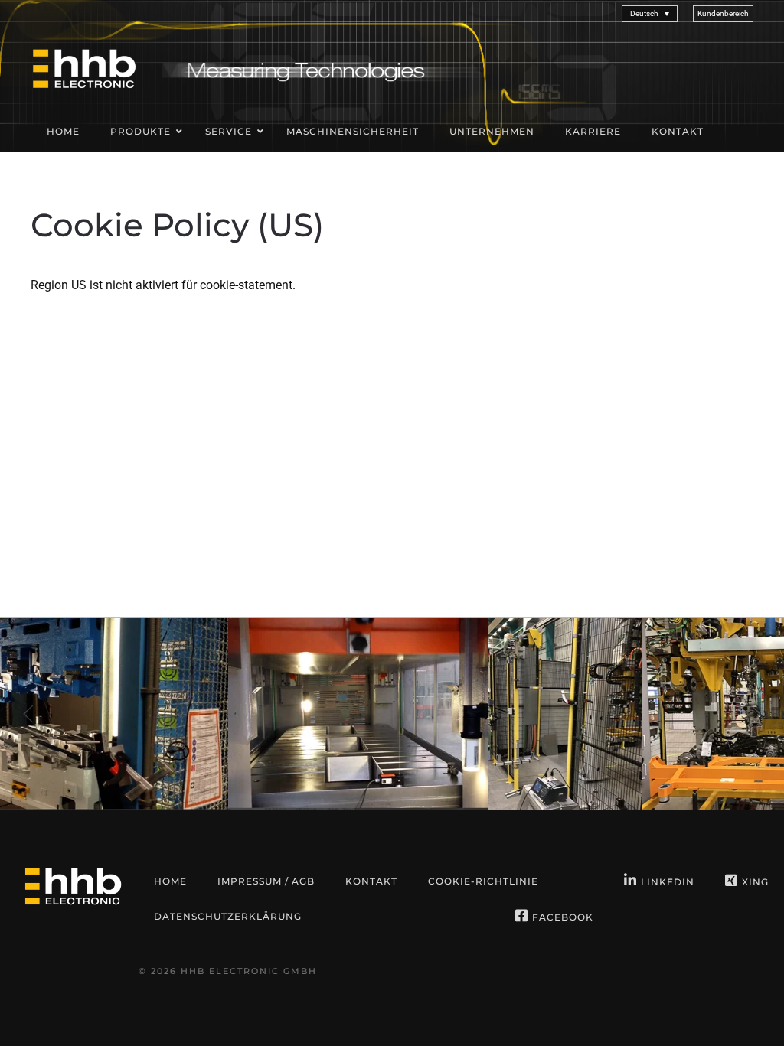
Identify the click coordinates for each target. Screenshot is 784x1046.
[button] (723, 13)
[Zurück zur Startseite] (84, 68)
